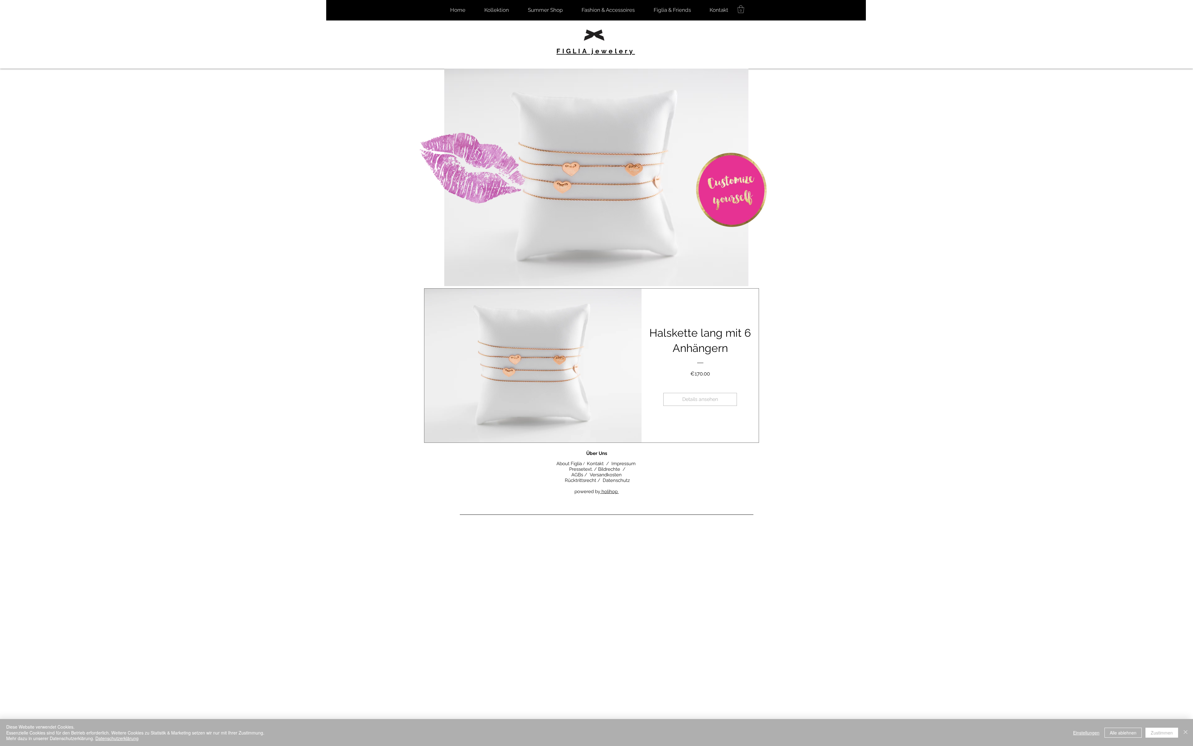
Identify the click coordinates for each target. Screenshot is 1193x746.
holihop (610, 491)
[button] (741, 9)
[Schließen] (1185, 732)
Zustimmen (1162, 733)
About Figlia (568, 463)
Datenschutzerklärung (117, 738)
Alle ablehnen (1123, 733)
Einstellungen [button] (1086, 733)
